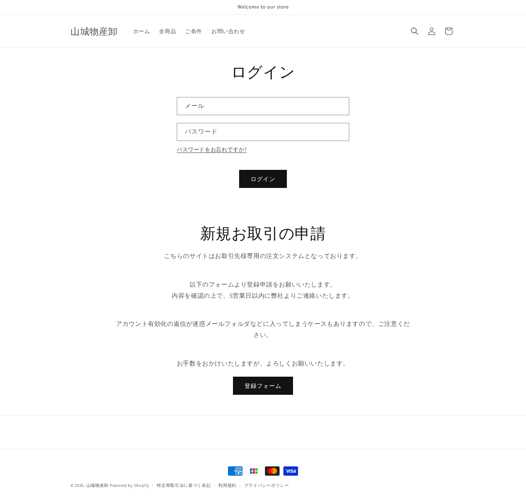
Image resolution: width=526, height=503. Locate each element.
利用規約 (227, 485)
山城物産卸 (97, 485)
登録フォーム (263, 385)
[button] (414, 31)
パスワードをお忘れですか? (212, 149)
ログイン (263, 179)
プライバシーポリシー (266, 485)
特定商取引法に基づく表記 (184, 485)
